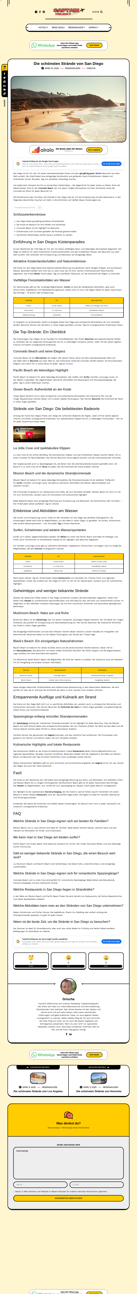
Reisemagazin (72, 68)
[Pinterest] (4, 81)
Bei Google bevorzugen (111, 164)
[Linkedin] (4, 85)
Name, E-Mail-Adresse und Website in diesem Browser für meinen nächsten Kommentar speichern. (61, 1191)
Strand (69, 364)
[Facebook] (4, 73)
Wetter (98, 173)
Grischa (91, 68)
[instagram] (36, 11)
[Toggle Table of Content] (38, 207)
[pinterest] (43, 11)
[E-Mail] (4, 89)
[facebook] (39, 11)
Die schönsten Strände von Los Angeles (38, 1091)
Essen (63, 757)
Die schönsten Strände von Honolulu (99, 1091)
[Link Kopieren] (4, 93)
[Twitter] (4, 77)
